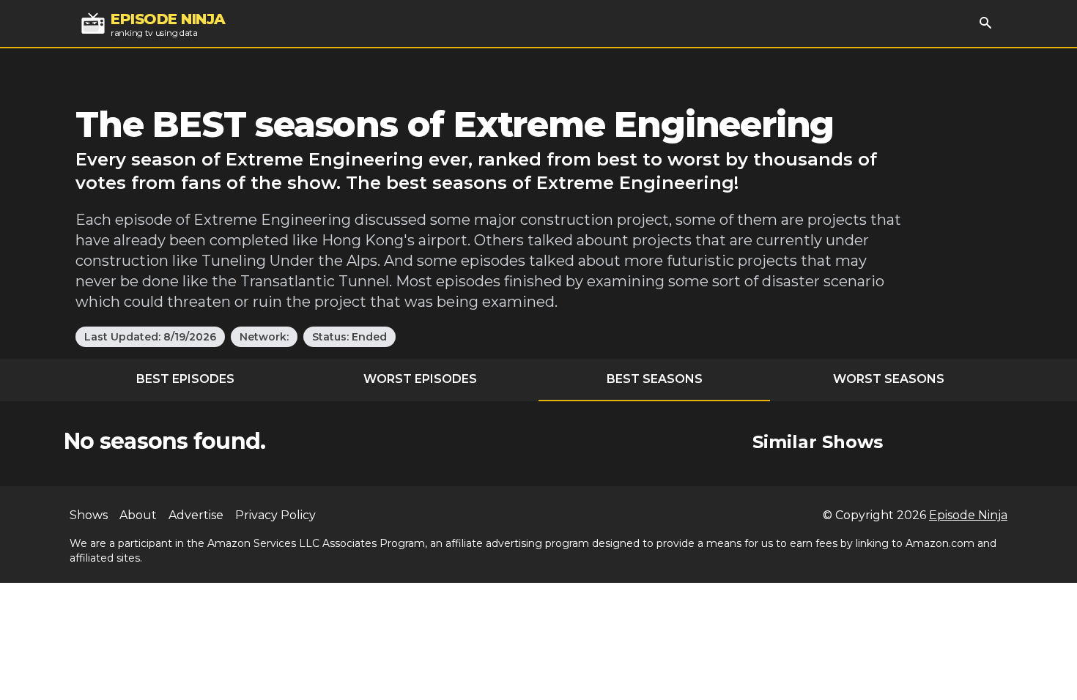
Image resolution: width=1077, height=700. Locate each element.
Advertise (196, 515)
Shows (89, 515)
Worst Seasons (888, 379)
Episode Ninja (968, 515)
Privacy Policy (275, 515)
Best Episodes (185, 379)
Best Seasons (655, 379)
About (138, 515)
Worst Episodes (420, 379)
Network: (264, 336)
